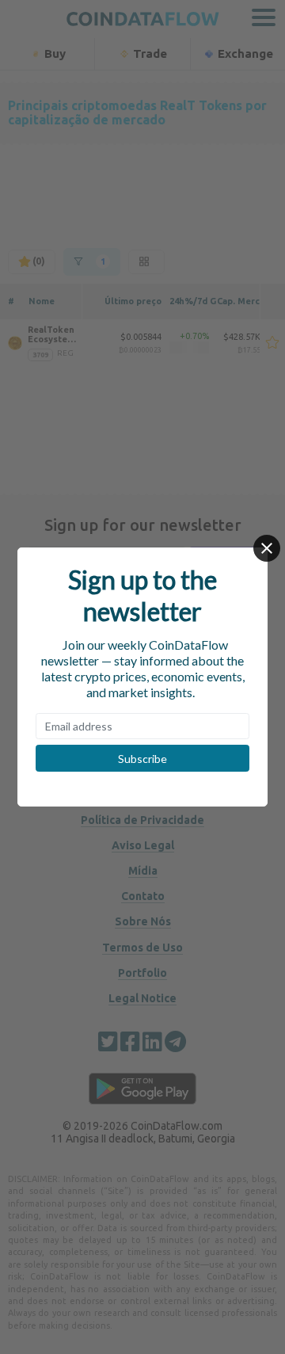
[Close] (266, 548)
